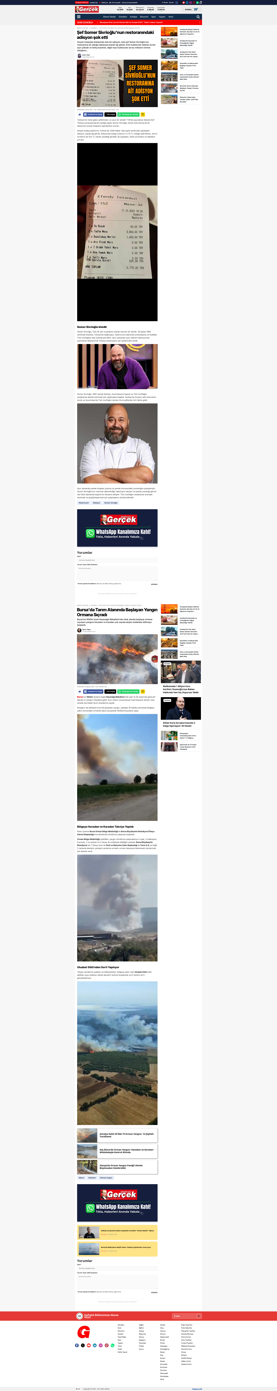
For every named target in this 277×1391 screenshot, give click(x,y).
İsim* (79, 556)
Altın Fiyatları (186, 1340)
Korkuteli (163, 1367)
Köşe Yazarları (186, 1325)
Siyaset (120, 1334)
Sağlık (141, 1325)
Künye (183, 1352)
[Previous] (97, 22)
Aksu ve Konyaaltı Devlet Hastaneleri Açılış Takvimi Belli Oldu (189, 77)
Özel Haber (122, 1337)
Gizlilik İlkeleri (186, 1358)
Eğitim (141, 1328)
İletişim (184, 1355)
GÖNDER (154, 584)
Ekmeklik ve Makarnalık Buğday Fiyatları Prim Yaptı (189, 65)
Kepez (162, 1361)
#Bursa (81, 1178)
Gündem (94, 28)
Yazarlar (171, 2)
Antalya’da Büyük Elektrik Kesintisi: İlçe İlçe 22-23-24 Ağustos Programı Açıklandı (189, 31)
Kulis (119, 1328)
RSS (78, 1389)
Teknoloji (142, 1343)
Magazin (142, 1340)
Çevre (141, 1349)
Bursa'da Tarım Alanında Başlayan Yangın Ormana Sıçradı (189, 88)
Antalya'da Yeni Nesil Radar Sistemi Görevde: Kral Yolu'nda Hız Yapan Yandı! (188, 54)
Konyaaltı (163, 1364)
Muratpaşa (164, 1376)
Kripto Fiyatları (187, 1343)
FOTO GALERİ (116, 2)
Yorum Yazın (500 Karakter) (87, 565)
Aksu (162, 1328)
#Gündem (92, 1178)
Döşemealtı (164, 1337)
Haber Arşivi (186, 1361)
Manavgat (164, 1373)
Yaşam (120, 1343)
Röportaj (142, 1334)
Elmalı (162, 1340)
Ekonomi (121, 1331)
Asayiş (141, 1331)
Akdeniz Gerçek (82, 28)
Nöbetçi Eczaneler (188, 1346)
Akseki (162, 1325)
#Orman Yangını (106, 1178)
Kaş (161, 1355)
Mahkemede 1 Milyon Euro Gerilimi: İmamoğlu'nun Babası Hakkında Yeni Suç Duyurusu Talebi (181, 689)
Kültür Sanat (122, 1352)
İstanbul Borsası (187, 1334)
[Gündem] (181, 671)
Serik (162, 1379)
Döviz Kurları (186, 1337)
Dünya (141, 1337)
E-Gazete (165, 2)
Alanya (163, 1331)
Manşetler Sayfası (188, 1331)
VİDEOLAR (104, 2)
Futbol (141, 1346)
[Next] (199, 22)
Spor (119, 1340)
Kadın (120, 1349)
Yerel (120, 1346)
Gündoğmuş (164, 1349)
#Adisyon (96, 503)
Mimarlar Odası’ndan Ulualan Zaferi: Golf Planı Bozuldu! (189, 99)
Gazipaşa (163, 1346)
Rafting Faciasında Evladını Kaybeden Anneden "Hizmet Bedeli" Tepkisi (129, 22)
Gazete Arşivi (186, 1364)
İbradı (162, 1352)
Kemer (162, 1358)
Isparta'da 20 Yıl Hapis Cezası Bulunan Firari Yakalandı (188, 747)
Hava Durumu (186, 1349)
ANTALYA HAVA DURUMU (129, 2)
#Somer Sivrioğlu (110, 503)
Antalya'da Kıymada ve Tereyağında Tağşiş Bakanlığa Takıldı (188, 43)
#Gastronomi (84, 503)
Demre (163, 1334)
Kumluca (163, 1370)
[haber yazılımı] (197, 1389)
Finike (162, 1343)
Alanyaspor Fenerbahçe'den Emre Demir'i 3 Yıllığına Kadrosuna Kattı (188, 735)
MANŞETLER (94, 2)
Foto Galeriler (186, 1328)
